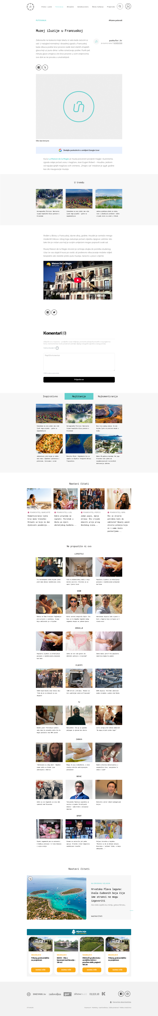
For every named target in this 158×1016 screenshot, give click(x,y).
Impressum (87, 1007)
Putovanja (59, 7)
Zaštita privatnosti (114, 1007)
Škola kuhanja (97, 7)
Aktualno (70, 7)
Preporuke (111, 7)
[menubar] (128, 6)
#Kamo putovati (115, 20)
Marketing (95, 1007)
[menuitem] (128, 6)
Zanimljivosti (83, 7)
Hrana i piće (46, 7)
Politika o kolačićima (125, 1007)
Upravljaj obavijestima (122, 1002)
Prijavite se (79, 380)
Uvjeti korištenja (103, 1007)
